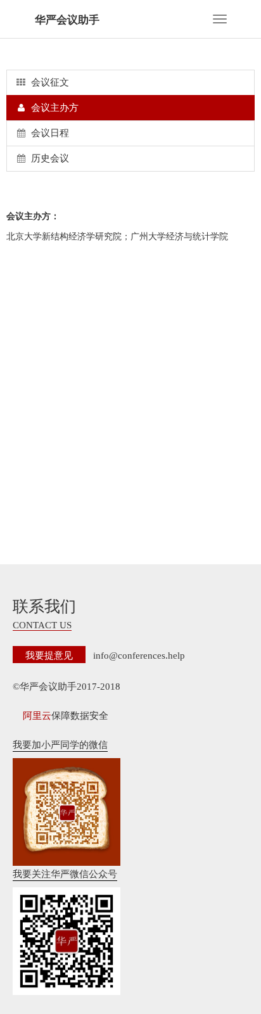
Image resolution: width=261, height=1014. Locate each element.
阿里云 (37, 716)
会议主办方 (54, 108)
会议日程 (49, 133)
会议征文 (49, 82)
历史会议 (49, 158)
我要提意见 (49, 654)
